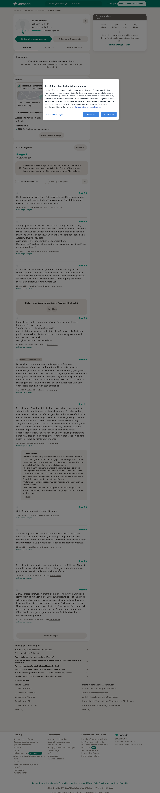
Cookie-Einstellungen (54, 115)
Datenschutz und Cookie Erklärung (88, 107)
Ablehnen (91, 114)
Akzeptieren (109, 114)
